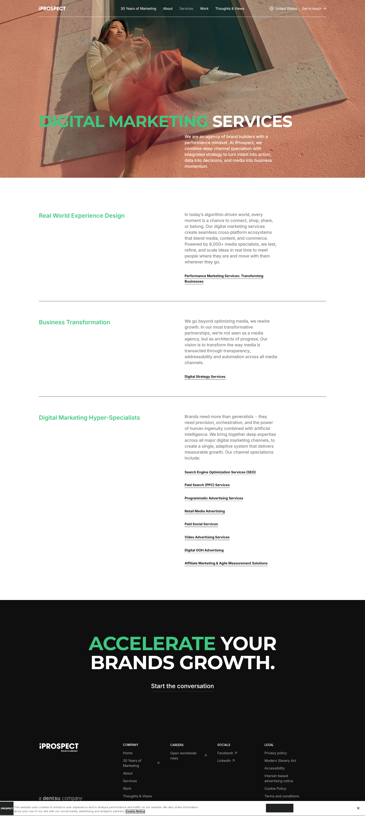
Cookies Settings (279, 808)
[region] (182, 808)
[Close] (358, 808)
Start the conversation (182, 685)
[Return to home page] (52, 8)
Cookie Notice (135, 811)
